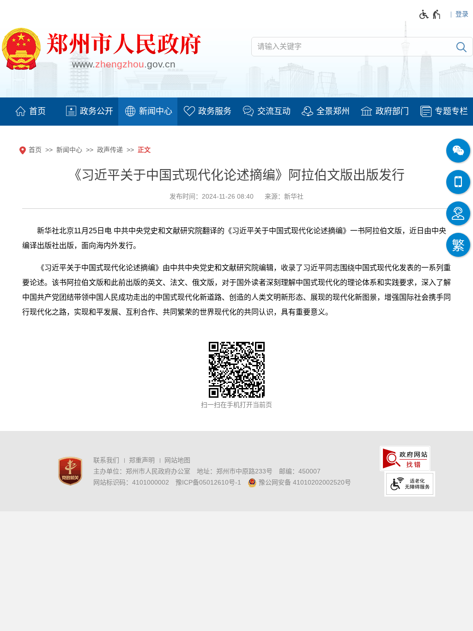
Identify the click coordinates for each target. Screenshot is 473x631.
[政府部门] (384, 111)
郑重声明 (142, 460)
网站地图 (177, 460)
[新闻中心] (147, 111)
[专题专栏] (443, 111)
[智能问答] (458, 213)
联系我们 (106, 460)
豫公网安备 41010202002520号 (304, 482)
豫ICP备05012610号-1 (208, 482)
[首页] (29, 111)
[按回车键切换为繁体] (458, 245)
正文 (144, 149)
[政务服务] (206, 111)
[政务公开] (88, 111)
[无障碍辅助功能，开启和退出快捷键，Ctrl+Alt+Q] (430, 14)
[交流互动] (266, 111)
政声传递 (110, 149)
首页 (35, 149)
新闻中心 (69, 149)
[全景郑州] (325, 111)
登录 (461, 14)
